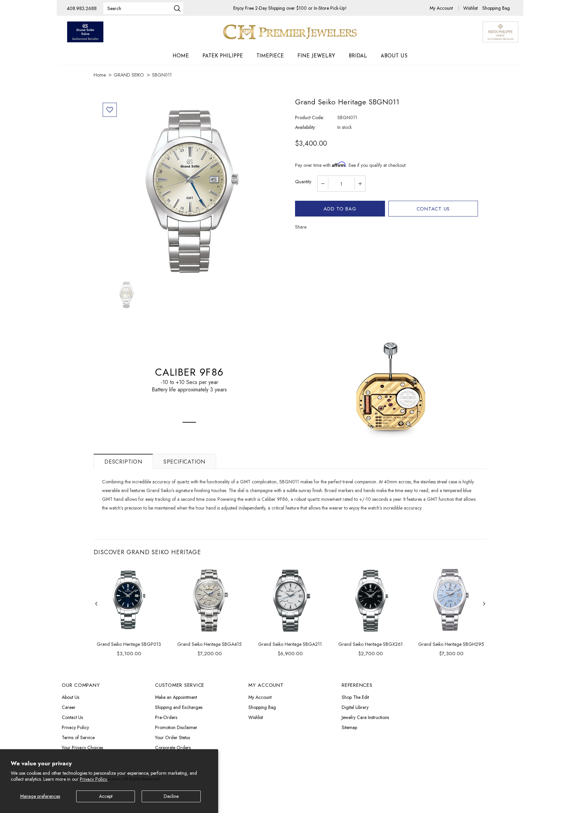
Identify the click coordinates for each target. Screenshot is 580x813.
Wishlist (471, 8)
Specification (184, 462)
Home (100, 74)
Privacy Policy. (94, 779)
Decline (171, 796)
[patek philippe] (500, 31)
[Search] (177, 9)
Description (123, 462)
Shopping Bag (496, 8)
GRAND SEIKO (129, 74)
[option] (192, 189)
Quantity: (303, 181)
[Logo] (290, 32)
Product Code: (309, 117)
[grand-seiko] (85, 31)
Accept (105, 796)
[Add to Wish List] (110, 110)
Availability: (305, 127)
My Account (442, 8)
